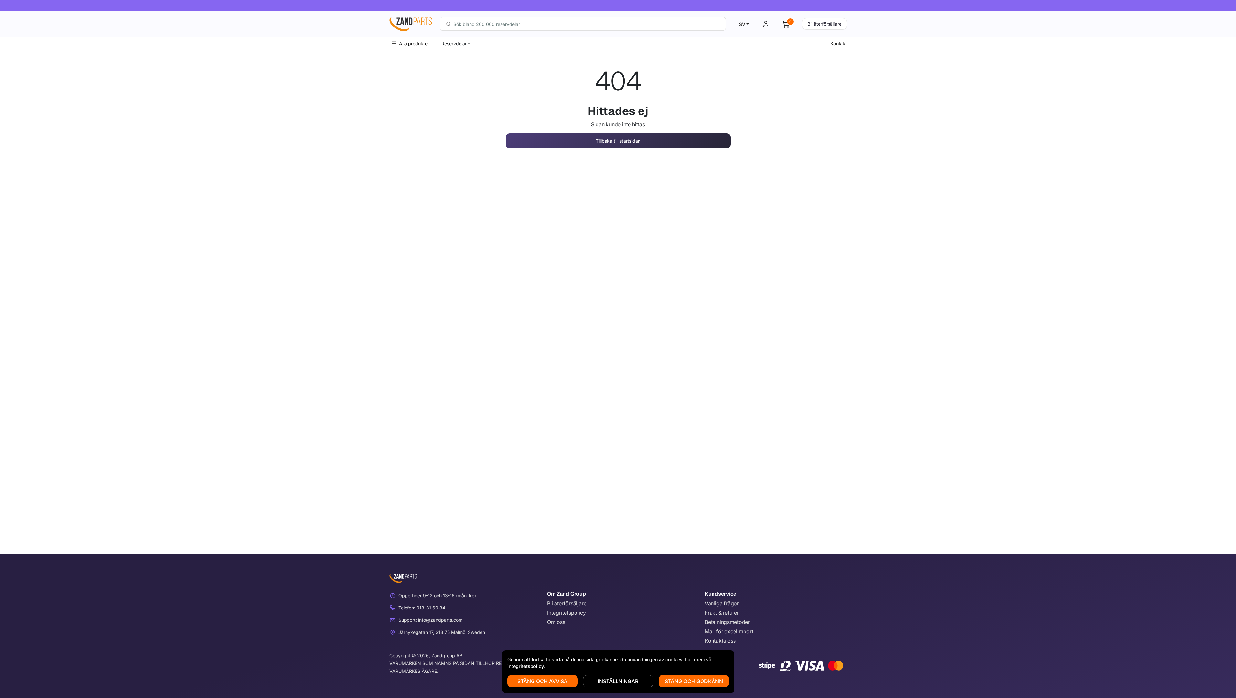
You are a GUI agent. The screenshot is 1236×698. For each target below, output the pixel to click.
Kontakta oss (720, 641)
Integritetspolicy (566, 612)
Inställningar (618, 681)
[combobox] (583, 24)
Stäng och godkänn (694, 681)
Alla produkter (414, 43)
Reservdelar (454, 43)
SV (742, 24)
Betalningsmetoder (727, 622)
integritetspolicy (525, 666)
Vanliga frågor (722, 603)
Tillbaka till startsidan (618, 140)
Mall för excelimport (729, 631)
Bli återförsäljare (824, 23)
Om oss (556, 622)
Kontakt (838, 43)
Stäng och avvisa (542, 681)
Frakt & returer (722, 612)
